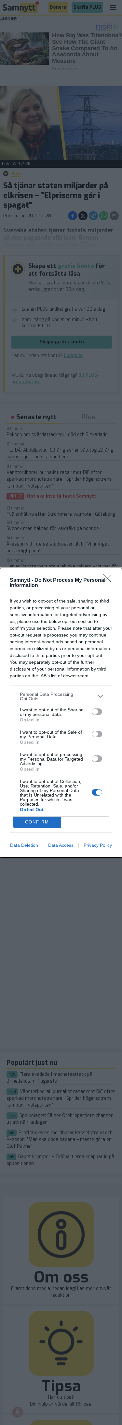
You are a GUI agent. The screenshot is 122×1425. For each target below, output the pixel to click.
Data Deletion (24, 845)
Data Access (61, 845)
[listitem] (61, 696)
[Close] (109, 580)
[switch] (97, 711)
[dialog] (61, 712)
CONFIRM (37, 822)
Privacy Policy (98, 845)
